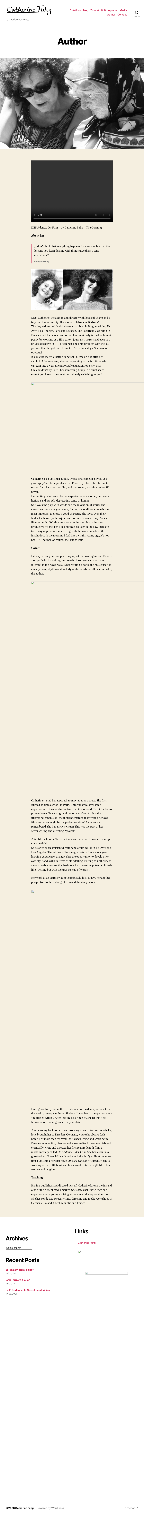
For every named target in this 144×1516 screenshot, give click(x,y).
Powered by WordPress (50, 1508)
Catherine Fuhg (87, 1242)
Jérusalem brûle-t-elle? (20, 1269)
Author (111, 14)
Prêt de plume (109, 10)
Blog (85, 10)
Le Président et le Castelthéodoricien (28, 1290)
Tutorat (94, 10)
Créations (75, 10)
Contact (122, 14)
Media (123, 10)
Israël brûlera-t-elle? (18, 1279)
